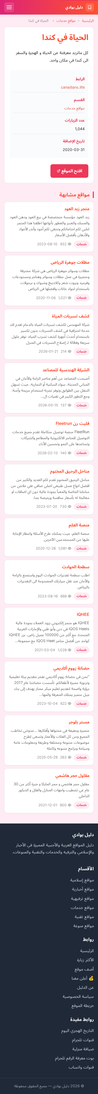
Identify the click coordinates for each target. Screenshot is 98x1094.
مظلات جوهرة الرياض (70, 262)
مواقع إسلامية (82, 879)
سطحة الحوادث (75, 566)
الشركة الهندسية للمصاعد (66, 369)
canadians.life (73, 87)
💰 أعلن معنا (83, 978)
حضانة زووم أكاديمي (71, 668)
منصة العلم (79, 525)
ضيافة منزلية (83, 1048)
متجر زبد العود (76, 208)
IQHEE (83, 614)
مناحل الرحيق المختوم (69, 471)
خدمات (82, 244)
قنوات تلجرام (83, 1039)
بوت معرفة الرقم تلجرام (74, 1057)
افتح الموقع (71, 170)
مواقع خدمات (66, 20)
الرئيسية (88, 20)
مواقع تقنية (84, 916)
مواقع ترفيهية (82, 898)
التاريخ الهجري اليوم (77, 1030)
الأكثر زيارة (85, 959)
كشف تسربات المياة (70, 316)
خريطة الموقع (83, 1005)
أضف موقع (84, 969)
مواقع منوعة (83, 925)
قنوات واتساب (81, 1067)
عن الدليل (85, 987)
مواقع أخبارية (83, 889)
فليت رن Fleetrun (72, 423)
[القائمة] (9, 7)
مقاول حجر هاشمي (72, 775)
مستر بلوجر (79, 721)
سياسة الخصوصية (78, 996)
